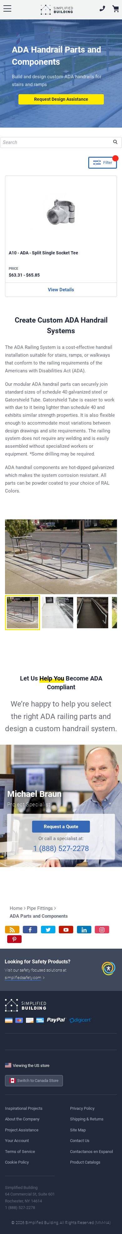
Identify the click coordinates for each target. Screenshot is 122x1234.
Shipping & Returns (87, 1119)
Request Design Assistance (61, 99)
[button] (22, 612)
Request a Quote (61, 826)
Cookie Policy (17, 1162)
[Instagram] (102, 930)
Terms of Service (20, 1151)
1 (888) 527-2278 (61, 848)
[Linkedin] (84, 930)
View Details (61, 290)
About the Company (22, 1119)
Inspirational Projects (24, 1108)
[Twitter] (48, 930)
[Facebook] (30, 930)
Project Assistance (21, 1130)
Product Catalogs (85, 1162)
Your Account (17, 1140)
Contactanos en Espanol (91, 1151)
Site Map (78, 1130)
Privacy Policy (82, 1108)
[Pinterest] (14, 939)
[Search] (115, 142)
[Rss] (12, 930)
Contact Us (79, 1140)
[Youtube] (66, 930)
